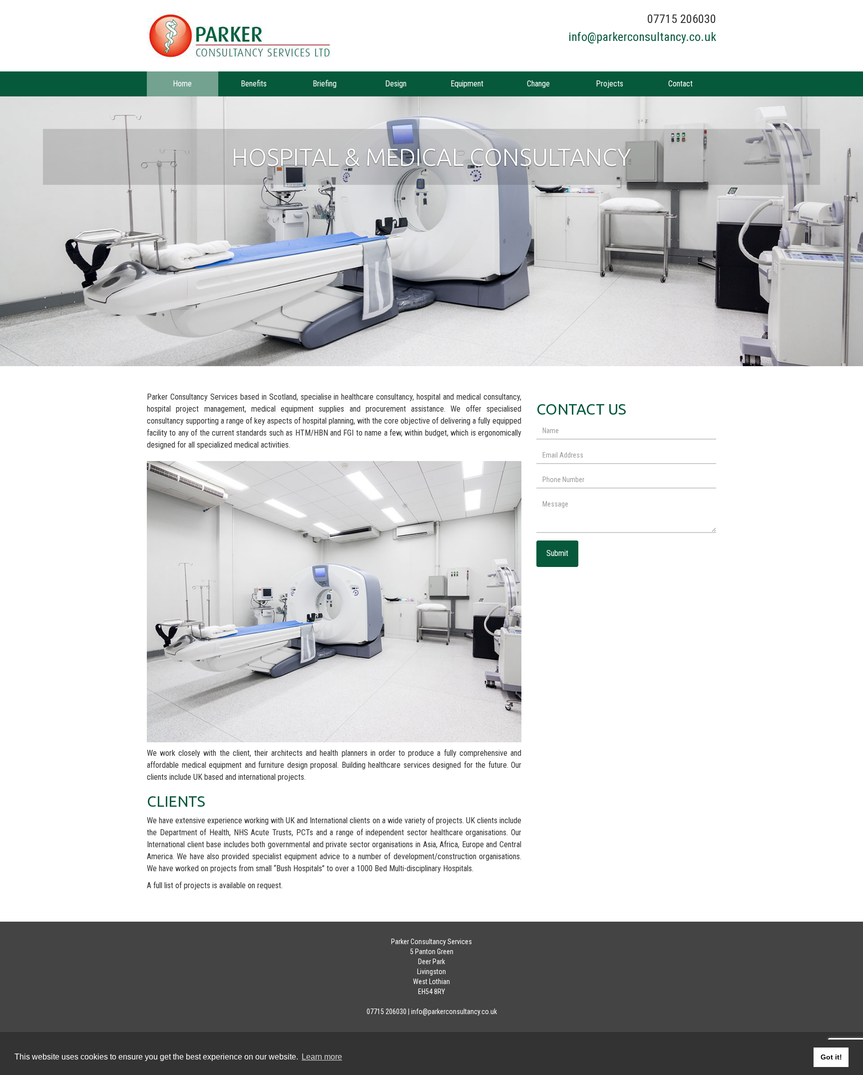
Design (396, 83)
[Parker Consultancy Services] (285, 35)
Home (182, 83)
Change (538, 83)
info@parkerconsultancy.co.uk (642, 37)
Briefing (325, 83)
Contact (680, 83)
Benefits (254, 83)
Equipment (466, 83)
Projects (609, 83)
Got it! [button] (831, 1057)
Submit (557, 553)
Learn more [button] (322, 1057)
